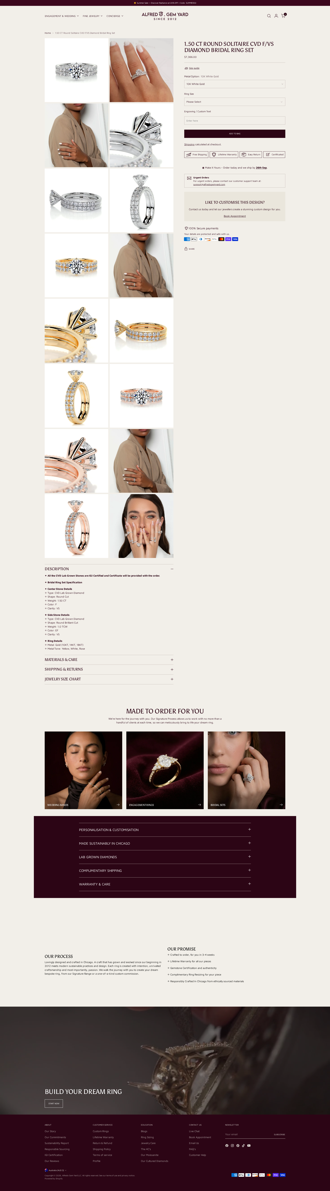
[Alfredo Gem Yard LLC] (165, 15)
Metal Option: (201, 76)
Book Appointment (235, 216)
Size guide (194, 68)
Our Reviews (52, 1160)
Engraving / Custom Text (197, 111)
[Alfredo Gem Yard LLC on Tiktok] (244, 1146)
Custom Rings (101, 1131)
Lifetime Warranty (103, 1137)
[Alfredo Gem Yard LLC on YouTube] (249, 1146)
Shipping (189, 144)
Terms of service (102, 1154)
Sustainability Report (57, 1143)
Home (48, 33)
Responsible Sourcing (57, 1149)
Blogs (144, 1131)
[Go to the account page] (276, 15)
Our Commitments (55, 1137)
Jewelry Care (148, 1143)
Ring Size (189, 93)
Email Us (194, 1143)
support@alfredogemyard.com (209, 184)
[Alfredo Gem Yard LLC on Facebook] (227, 1146)
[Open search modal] (269, 15)
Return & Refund (102, 1143)
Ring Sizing (147, 1137)
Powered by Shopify (54, 1178)
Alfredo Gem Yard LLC (71, 1175)
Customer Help (197, 1154)
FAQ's (192, 1149)
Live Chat (194, 1131)
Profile (96, 1160)
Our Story (50, 1131)
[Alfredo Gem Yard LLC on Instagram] (233, 1146)
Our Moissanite (149, 1154)
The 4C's (146, 1149)
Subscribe (279, 1134)
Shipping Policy (102, 1149)
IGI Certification (54, 1154)
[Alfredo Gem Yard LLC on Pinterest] (238, 1146)
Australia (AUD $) (56, 1170)
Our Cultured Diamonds (154, 1160)
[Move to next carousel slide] (282, 911)
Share (192, 249)
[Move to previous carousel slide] (274, 912)
